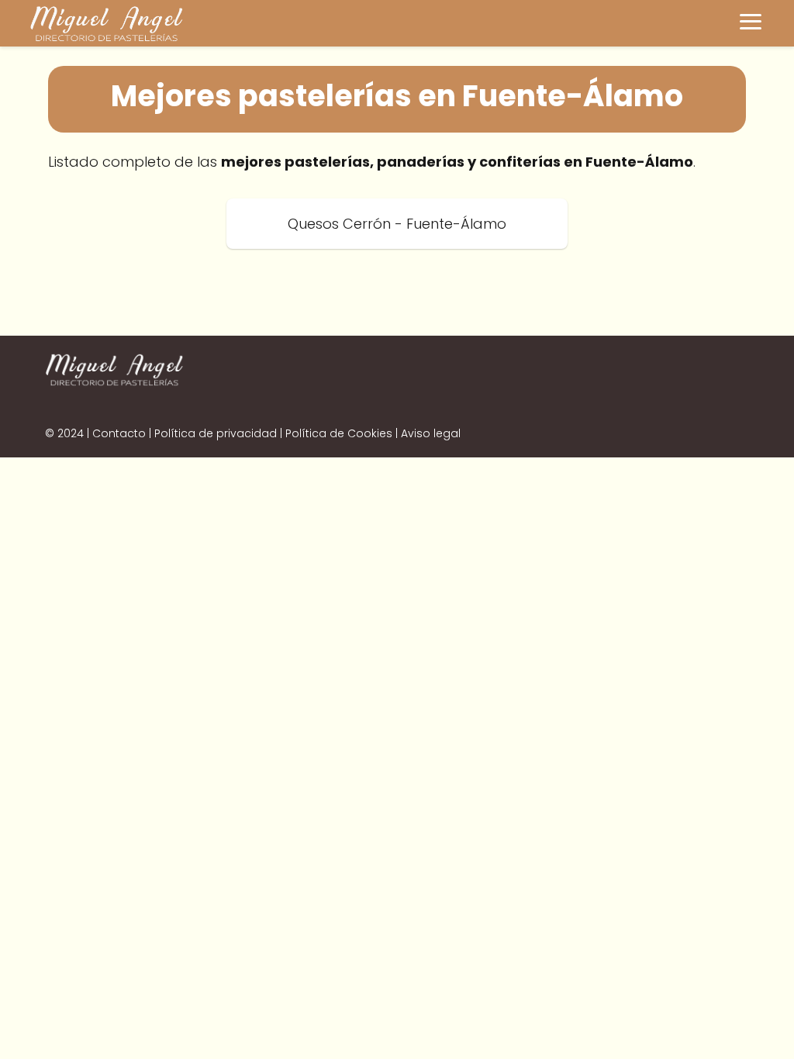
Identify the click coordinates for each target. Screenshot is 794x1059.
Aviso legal (431, 433)
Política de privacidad (215, 433)
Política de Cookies (338, 433)
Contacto (119, 433)
